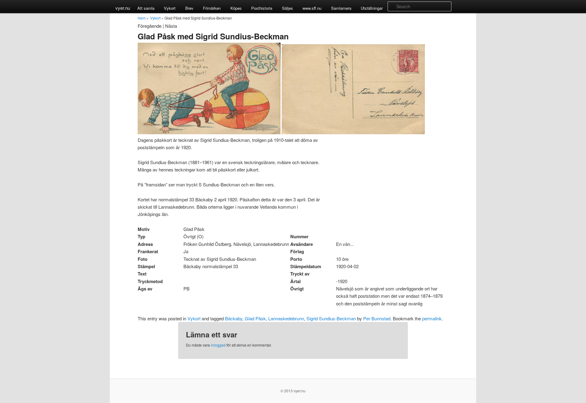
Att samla (145, 8)
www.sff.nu (311, 8)
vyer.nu (122, 8)
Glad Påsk (255, 318)
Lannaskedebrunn (286, 318)
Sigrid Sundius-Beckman (331, 318)
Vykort (169, 8)
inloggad (218, 344)
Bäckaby (233, 318)
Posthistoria (261, 8)
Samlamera (341, 8)
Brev (189, 8)
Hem (142, 17)
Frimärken (212, 8)
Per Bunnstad (376, 318)
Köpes (236, 8)
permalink (432, 318)
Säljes (287, 8)
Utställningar (372, 8)
